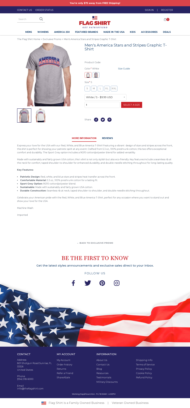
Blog (99, 369)
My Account (63, 360)
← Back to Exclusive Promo (95, 243)
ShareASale (63, 377)
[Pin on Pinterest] (109, 120)
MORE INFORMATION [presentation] (84, 138)
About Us (101, 360)
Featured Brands (86, 32)
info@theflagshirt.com (30, 389)
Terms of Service (145, 365)
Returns (61, 369)
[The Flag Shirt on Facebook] (73, 283)
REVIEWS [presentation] (107, 138)
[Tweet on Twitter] (103, 120)
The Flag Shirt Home (28, 39)
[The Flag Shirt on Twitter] (88, 283)
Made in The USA (113, 32)
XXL (114, 88)
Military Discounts (107, 382)
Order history (64, 365)
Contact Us (24, 10)
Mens (28, 32)
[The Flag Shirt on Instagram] (117, 283)
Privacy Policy (144, 369)
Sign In (149, 10)
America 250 (62, 32)
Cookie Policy (144, 373)
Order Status (44, 10)
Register (167, 10)
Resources (102, 373)
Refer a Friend (65, 373)
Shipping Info (144, 360)
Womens (43, 32)
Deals (167, 32)
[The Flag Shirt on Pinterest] (102, 283)
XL (106, 88)
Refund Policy (144, 377)
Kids (133, 32)
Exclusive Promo (52, 39)
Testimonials (103, 377)
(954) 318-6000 (25, 379)
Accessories (149, 32)
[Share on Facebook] (96, 120)
